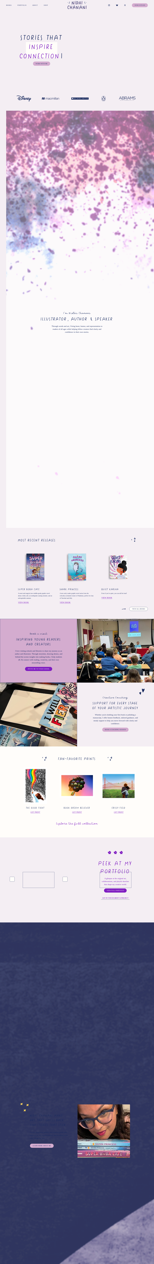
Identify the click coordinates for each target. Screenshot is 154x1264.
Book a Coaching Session (115, 729)
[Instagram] (109, 5)
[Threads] (125, 5)
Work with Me (41, 63)
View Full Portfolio (115, 890)
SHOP (46, 5)
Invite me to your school (39, 669)
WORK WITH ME (140, 5)
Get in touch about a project (115, 898)
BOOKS (9, 5)
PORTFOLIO (22, 5)
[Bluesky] (117, 5)
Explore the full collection (77, 823)
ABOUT (35, 5)
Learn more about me (42, 1146)
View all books (138, 609)
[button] (12, 879)
